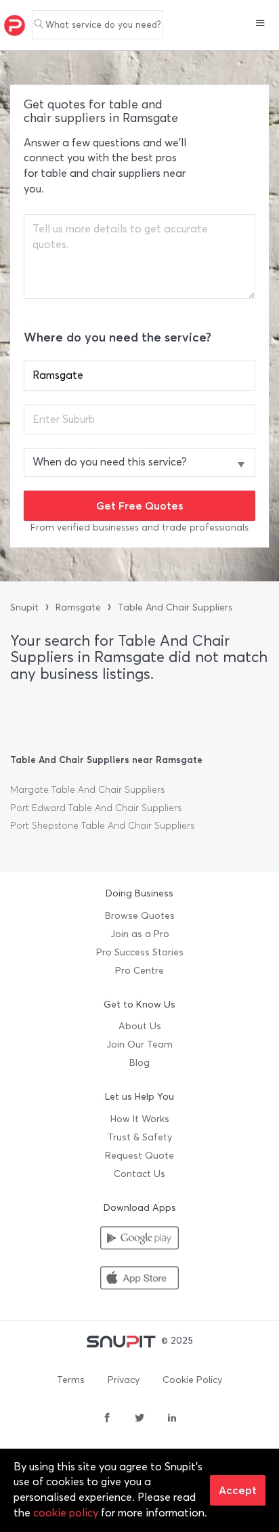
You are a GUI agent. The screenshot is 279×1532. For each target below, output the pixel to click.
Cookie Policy (192, 1380)
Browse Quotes (140, 916)
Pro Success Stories (140, 952)
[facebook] (107, 1419)
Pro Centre (139, 970)
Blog (139, 1063)
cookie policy (65, 1512)
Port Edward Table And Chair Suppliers (95, 808)
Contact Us (139, 1174)
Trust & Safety (140, 1137)
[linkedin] (172, 1419)
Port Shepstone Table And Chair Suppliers (102, 825)
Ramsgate (78, 607)
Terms (71, 1380)
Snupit (24, 607)
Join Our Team (139, 1044)
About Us (140, 1026)
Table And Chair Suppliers (175, 607)
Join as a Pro (139, 934)
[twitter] (139, 1419)
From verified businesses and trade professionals (139, 527)
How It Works (139, 1119)
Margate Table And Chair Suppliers (87, 789)
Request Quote (139, 1155)
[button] (260, 24)
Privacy (124, 1380)
